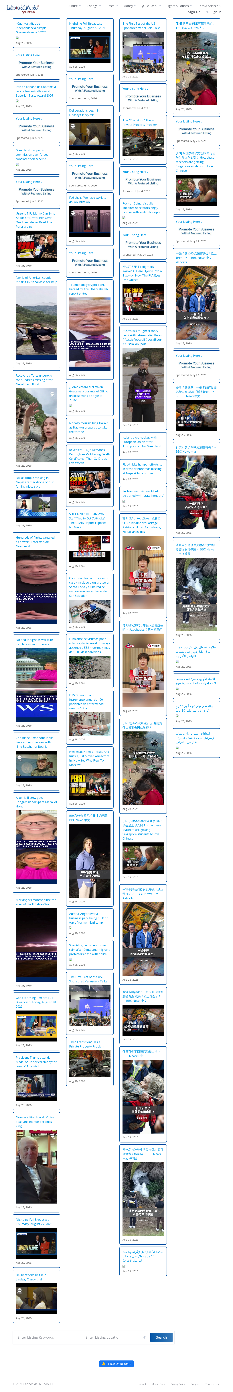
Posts (110, 6)
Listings (92, 6)
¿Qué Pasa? (149, 6)
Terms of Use (213, 1384)
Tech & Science (208, 6)
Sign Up (194, 12)
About (142, 1384)
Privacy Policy (178, 1384)
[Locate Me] (144, 1337)
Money (128, 6)
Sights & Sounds (178, 6)
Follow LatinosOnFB (116, 1364)
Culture (73, 6)
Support (195, 1384)
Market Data (158, 1384)
